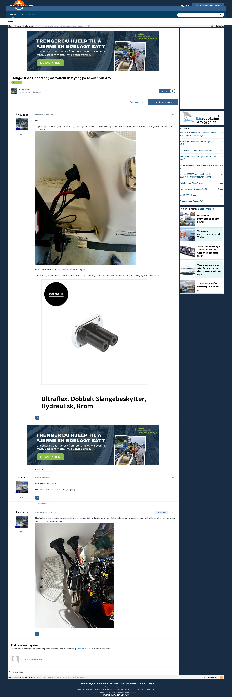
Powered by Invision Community (116, 695)
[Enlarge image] (85, 198)
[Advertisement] (200, 68)
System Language (85, 683)
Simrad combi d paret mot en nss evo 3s (197, 150)
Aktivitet (31, 14)
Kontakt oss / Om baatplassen (123, 683)
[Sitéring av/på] (37, 418)
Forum (13, 14)
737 (23, 497)
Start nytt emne (136, 102)
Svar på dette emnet (162, 102)
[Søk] (221, 15)
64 (23, 134)
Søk (22, 14)
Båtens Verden (206, 208)
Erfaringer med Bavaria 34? (191, 201)
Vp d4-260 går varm (188, 195)
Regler (152, 683)
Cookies (142, 683)
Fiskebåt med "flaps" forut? (192, 183)
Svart (45, 478)
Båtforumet (37, 92)
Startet (44, 115)
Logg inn (184, 5)
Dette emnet (210, 15)
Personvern (102, 683)
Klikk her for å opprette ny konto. (208, 5)
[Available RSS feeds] (221, 677)
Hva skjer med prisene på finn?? (193, 189)
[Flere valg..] (173, 114)
